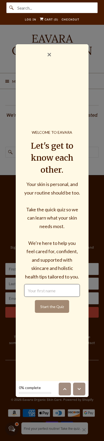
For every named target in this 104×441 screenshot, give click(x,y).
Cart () (50, 19)
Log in (30, 19)
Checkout (70, 19)
